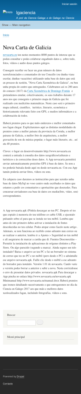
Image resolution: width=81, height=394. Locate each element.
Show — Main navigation (16, 25)
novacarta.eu (10, 55)
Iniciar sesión (69, 4)
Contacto (8, 383)
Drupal (20, 376)
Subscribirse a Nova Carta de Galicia (4, 305)
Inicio (6, 35)
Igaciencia (25, 12)
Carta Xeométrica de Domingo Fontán (48, 91)
